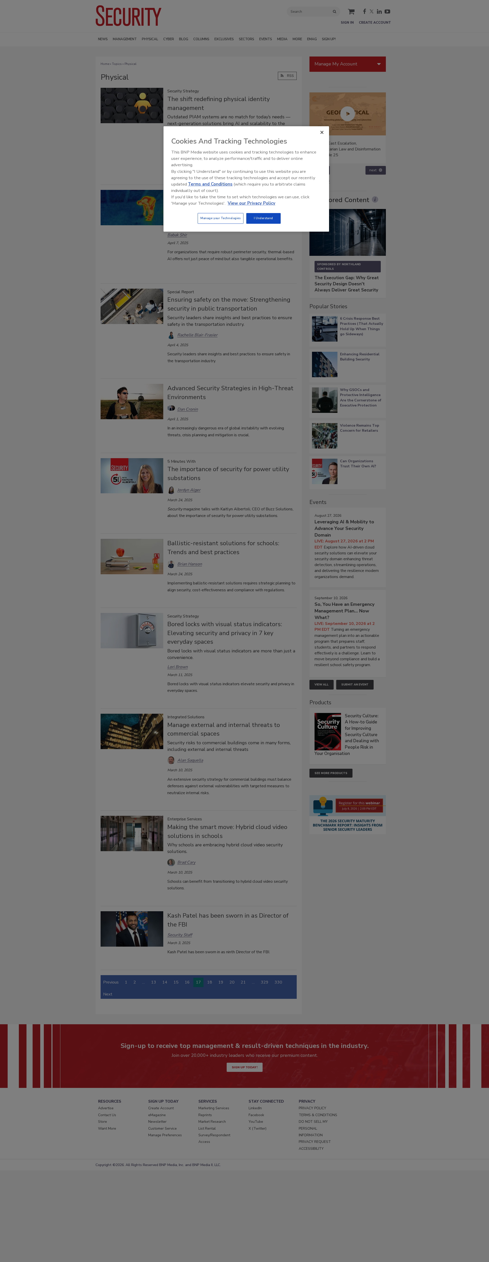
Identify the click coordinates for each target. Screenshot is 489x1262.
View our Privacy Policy (251, 203)
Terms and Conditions (210, 184)
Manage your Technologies (220, 218)
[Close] (322, 132)
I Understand (263, 218)
